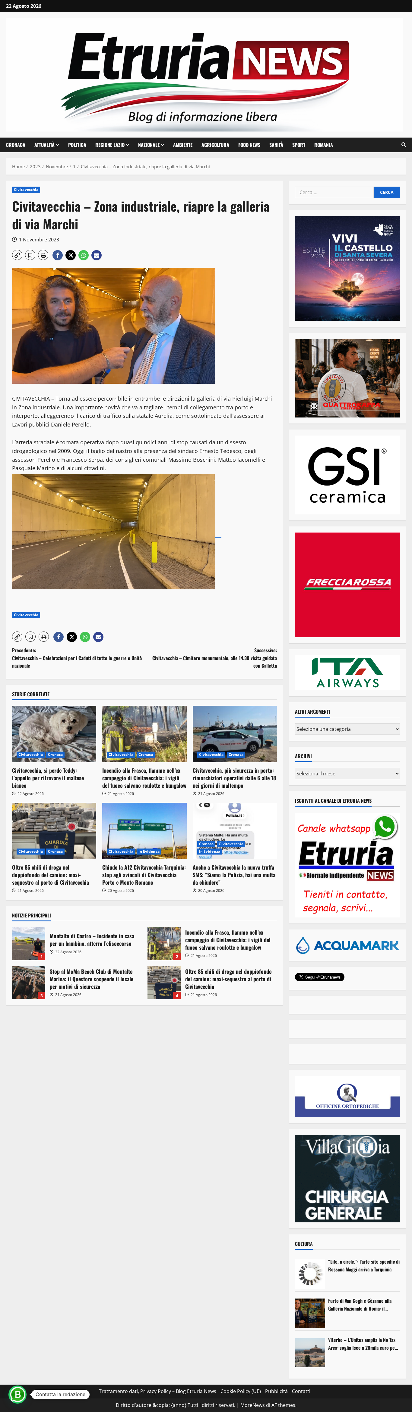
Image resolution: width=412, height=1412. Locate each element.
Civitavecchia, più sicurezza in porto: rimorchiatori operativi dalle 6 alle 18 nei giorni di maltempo (234, 777)
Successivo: (214, 658)
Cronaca (15, 144)
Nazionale (149, 144)
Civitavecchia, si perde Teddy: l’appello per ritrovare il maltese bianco (48, 777)
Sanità (276, 144)
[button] (403, 145)
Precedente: (77, 658)
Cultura (304, 1243)
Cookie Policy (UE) (240, 1391)
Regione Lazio (110, 144)
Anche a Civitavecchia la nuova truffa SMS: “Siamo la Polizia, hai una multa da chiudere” (234, 874)
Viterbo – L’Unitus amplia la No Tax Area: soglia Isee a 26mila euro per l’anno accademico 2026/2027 (362, 1343)
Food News (249, 144)
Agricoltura (215, 144)
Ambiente (182, 144)
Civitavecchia (26, 189)
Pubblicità (276, 1391)
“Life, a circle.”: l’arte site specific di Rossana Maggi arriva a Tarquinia (364, 1265)
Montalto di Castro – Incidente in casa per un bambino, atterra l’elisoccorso (28, 943)
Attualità (44, 144)
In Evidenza (149, 851)
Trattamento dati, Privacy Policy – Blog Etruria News (157, 1391)
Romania (323, 144)
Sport (298, 144)
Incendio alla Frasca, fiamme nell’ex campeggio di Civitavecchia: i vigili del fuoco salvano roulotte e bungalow (144, 777)
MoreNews (252, 1405)
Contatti (301, 1391)
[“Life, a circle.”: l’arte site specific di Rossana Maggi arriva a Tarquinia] (310, 1274)
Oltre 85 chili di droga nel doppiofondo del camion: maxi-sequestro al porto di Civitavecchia (50, 874)
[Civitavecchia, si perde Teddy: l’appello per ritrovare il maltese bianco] (54, 734)
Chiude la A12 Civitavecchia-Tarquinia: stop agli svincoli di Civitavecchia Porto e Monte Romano (144, 874)
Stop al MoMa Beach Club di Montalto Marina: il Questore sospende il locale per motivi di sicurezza (28, 982)
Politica (77, 144)
